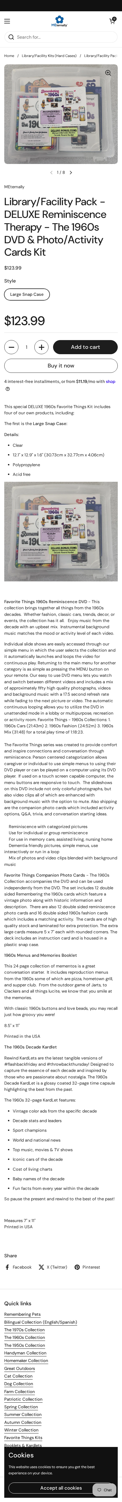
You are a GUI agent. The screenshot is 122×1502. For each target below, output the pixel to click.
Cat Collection (18, 1376)
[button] (112, 21)
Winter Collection (21, 1430)
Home (9, 55)
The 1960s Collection (24, 1337)
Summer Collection (23, 1414)
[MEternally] (59, 21)
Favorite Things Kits (23, 1437)
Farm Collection (19, 1391)
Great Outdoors (19, 1368)
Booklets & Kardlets (23, 1445)
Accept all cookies (61, 1488)
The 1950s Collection (24, 1345)
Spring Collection (21, 1407)
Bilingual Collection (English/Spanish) (40, 1322)
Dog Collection (18, 1384)
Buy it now (61, 365)
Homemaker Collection (26, 1360)
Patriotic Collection (23, 1399)
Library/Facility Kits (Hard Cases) (49, 55)
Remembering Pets (22, 1314)
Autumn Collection (22, 1422)
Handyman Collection (25, 1353)
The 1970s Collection (24, 1330)
